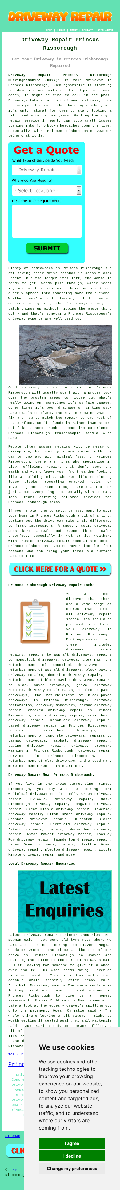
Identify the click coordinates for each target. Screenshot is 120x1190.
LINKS (61, 30)
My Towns (23, 1170)
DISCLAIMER (105, 30)
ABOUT (74, 30)
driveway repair (39, 854)
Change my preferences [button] (72, 1168)
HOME (49, 30)
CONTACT (87, 30)
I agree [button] (72, 1143)
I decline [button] (72, 1155)
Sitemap (12, 1136)
